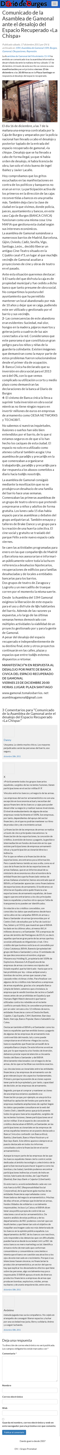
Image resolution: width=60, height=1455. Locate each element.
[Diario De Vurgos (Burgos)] (30, 4)
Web (4, 1408)
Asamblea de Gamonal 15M (35, 47)
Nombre (6, 1385)
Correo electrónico (12, 1396)
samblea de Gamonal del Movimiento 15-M (28, 56)
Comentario (9, 1353)
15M (17, 47)
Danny (7, 740)
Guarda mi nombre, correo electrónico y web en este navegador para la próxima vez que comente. (29, 1424)
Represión (31, 51)
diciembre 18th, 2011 (12, 756)
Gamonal (6, 51)
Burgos (53, 47)
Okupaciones (18, 51)
